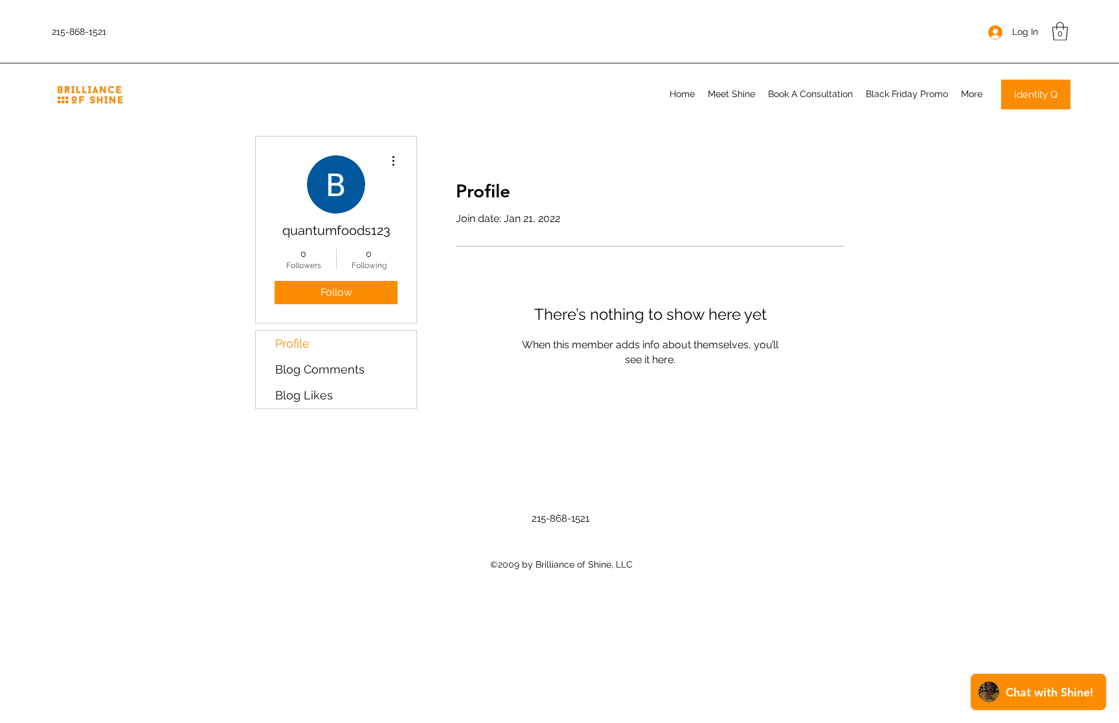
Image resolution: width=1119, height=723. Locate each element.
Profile (292, 343)
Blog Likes (304, 395)
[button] (1060, 31)
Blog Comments (320, 369)
